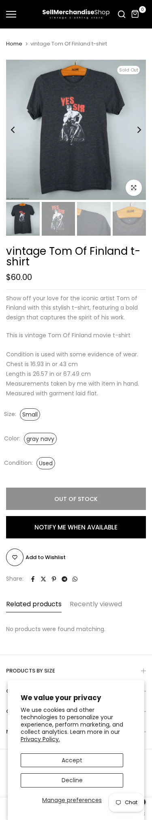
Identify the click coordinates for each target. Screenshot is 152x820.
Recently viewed (96, 604)
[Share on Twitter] (43, 579)
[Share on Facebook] (33, 579)
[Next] (134, 130)
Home (14, 44)
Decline (72, 780)
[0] (135, 14)
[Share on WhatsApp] (75, 579)
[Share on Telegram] (64, 579)
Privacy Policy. (40, 739)
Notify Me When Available (76, 527)
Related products (34, 604)
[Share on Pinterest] (54, 579)
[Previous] (18, 130)
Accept (72, 760)
